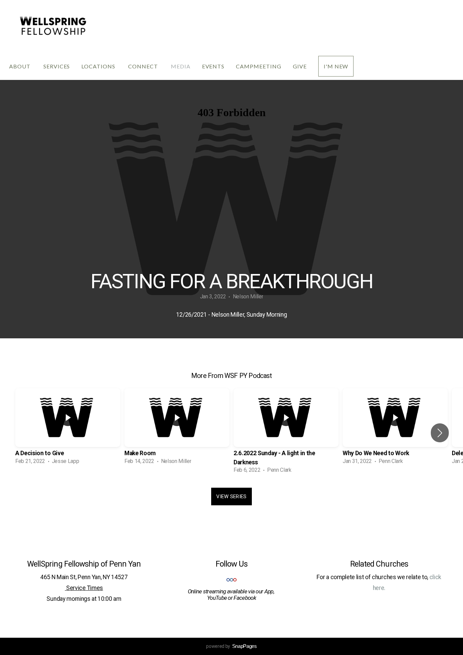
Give (300, 66)
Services (56, 66)
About (20, 66)
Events (213, 66)
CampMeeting (258, 66)
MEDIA (180, 66)
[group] (67, 428)
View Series (231, 496)
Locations (99, 66)
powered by (231, 646)
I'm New (336, 66)
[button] (439, 432)
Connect (143, 66)
